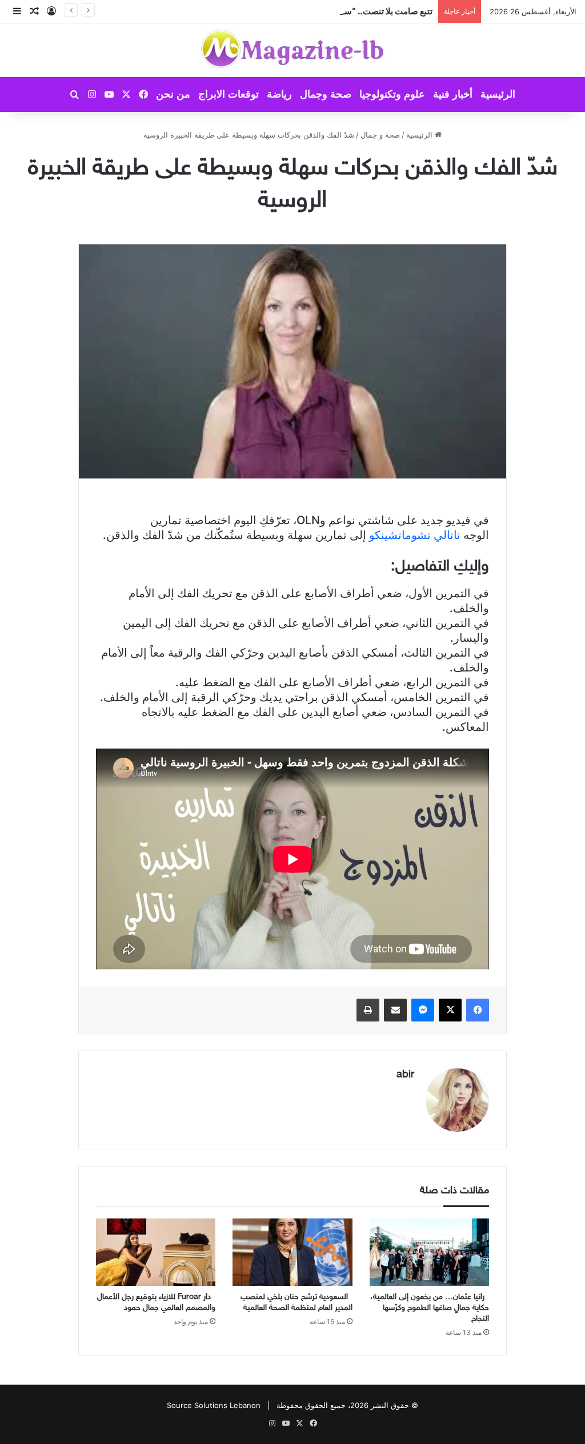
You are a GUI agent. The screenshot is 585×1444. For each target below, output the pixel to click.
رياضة (279, 94)
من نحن (173, 94)
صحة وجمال (325, 94)
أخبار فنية (452, 94)
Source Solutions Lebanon (214, 1405)
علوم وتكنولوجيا (392, 94)
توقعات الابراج (228, 94)
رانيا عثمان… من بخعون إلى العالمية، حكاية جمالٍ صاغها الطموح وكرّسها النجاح (429, 1308)
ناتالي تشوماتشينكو (414, 535)
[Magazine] (293, 50)
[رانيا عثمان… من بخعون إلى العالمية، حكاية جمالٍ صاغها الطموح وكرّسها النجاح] (429, 1252)
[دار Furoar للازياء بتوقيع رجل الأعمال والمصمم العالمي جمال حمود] (155, 1252)
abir (405, 1075)
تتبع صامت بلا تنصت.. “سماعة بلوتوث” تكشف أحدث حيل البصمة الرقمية (305, 11)
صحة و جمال (380, 134)
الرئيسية (497, 94)
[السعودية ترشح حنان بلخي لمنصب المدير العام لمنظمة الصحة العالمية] (292, 1252)
